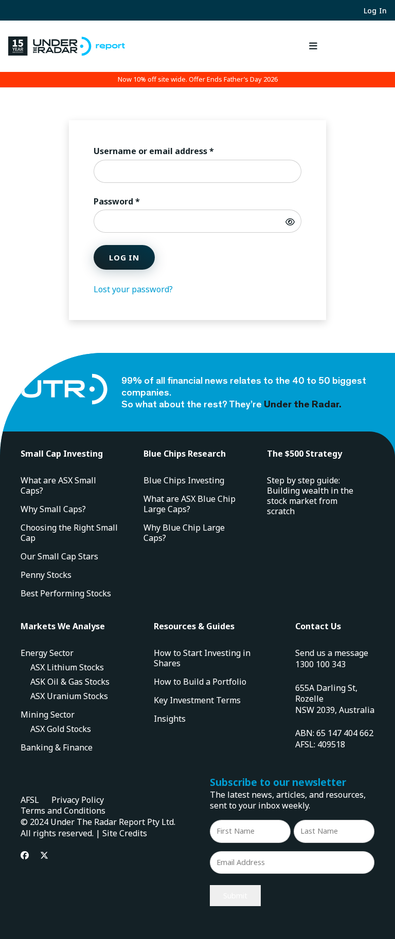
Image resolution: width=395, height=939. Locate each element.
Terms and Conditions (63, 810)
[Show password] (290, 221)
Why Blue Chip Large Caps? (184, 532)
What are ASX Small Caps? (58, 485)
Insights (170, 718)
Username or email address (172, 151)
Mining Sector (48, 714)
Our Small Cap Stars (59, 556)
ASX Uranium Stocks (69, 696)
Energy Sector (47, 653)
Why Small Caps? (53, 509)
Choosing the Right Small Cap (69, 532)
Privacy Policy (77, 799)
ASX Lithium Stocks (67, 667)
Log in (124, 257)
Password (135, 201)
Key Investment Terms (197, 700)
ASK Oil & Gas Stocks (70, 681)
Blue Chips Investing (183, 480)
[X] (44, 855)
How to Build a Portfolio (200, 681)
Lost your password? (133, 289)
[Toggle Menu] (313, 46)
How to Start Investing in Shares (202, 658)
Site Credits (124, 833)
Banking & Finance (57, 747)
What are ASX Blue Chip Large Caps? (189, 504)
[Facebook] (25, 855)
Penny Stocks (46, 574)
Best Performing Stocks (66, 593)
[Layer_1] (66, 46)
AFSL (30, 799)
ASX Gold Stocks (60, 729)
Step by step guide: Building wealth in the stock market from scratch (310, 496)
